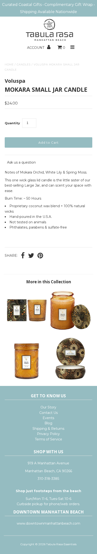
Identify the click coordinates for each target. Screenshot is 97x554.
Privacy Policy (48, 434)
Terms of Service (48, 439)
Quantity (12, 123)
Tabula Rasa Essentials (61, 544)
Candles (24, 64)
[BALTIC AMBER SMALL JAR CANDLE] (27, 378)
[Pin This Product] (40, 256)
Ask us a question (21, 162)
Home (9, 64)
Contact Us (48, 413)
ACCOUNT (36, 48)
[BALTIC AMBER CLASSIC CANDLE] (27, 330)
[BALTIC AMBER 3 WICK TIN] (70, 378)
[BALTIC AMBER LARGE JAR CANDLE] (70, 330)
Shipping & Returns (48, 428)
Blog (48, 423)
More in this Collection (48, 281)
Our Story (48, 407)
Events (48, 418)
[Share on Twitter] (31, 256)
